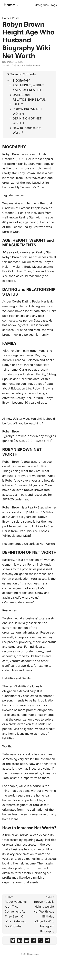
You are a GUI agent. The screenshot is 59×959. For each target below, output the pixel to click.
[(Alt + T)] (18, 5)
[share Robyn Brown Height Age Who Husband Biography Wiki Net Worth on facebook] (33, 941)
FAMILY (18, 104)
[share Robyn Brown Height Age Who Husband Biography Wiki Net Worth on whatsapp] (40, 941)
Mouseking (33, 954)
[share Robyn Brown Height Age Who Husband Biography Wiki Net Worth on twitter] (12, 941)
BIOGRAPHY (21, 80)
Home (9, 4)
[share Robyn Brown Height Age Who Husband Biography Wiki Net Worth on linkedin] (19, 941)
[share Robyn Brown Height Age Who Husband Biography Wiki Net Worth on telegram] (47, 941)
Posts (15, 18)
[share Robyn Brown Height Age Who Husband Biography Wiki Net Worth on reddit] (26, 941)
